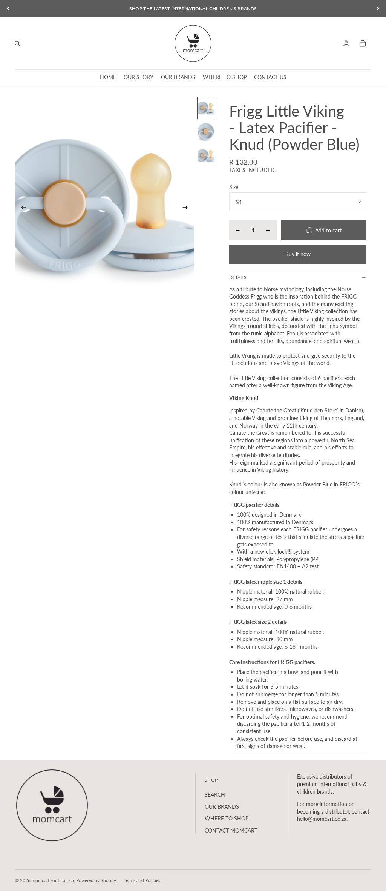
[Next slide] (377, 8)
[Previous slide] (8, 8)
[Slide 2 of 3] (206, 132)
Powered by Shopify (96, 880)
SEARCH (215, 794)
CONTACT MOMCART (231, 830)
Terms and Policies (142, 880)
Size (233, 187)
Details (238, 277)
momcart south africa (53, 880)
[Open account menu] (346, 43)
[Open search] (17, 43)
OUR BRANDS (222, 806)
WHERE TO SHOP (226, 818)
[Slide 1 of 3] (206, 108)
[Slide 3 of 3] (206, 155)
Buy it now (298, 254)
